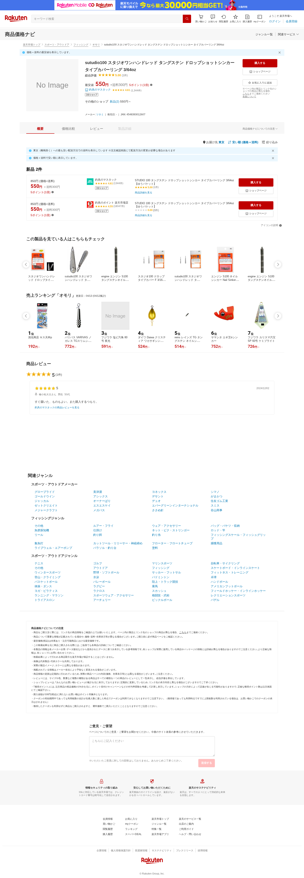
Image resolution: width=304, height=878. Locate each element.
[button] (212, 18)
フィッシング (80, 44)
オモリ (96, 44)
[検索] (187, 19)
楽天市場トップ (31, 44)
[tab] (40, 129)
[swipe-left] (26, 264)
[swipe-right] (278, 264)
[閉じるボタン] (280, 52)
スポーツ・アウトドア (56, 44)
